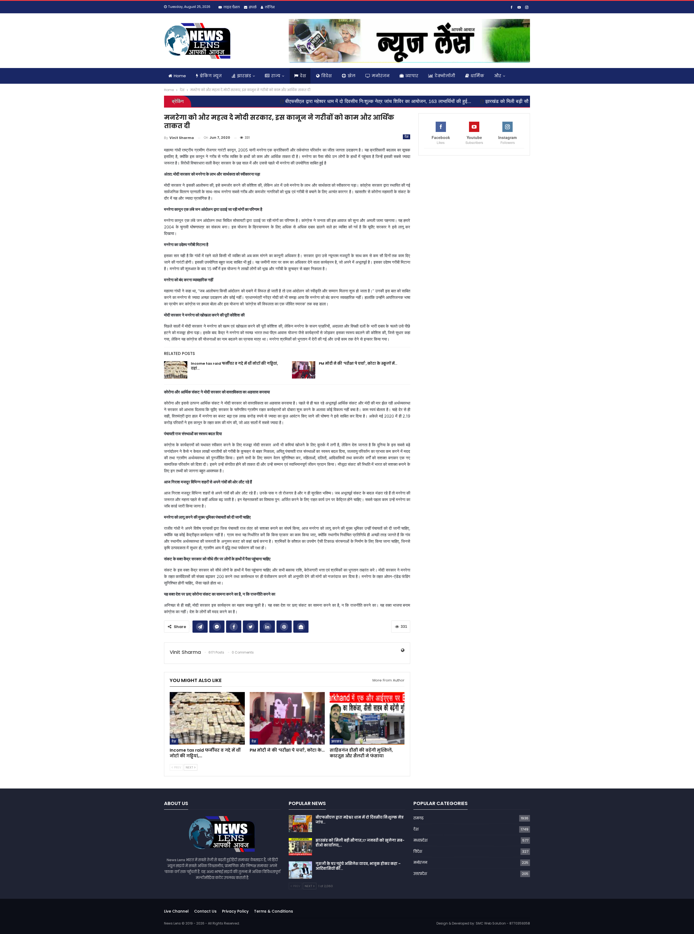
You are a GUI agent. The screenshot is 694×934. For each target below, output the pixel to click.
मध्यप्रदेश (420, 840)
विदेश (326, 76)
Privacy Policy (235, 911)
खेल (351, 76)
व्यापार (411, 76)
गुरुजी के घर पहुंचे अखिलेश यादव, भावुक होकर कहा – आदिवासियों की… (358, 866)
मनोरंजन (381, 76)
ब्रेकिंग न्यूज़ (211, 76)
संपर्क (253, 7)
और (497, 76)
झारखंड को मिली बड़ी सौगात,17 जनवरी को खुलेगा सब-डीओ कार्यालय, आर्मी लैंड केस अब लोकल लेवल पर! (525, 101)
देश (303, 76)
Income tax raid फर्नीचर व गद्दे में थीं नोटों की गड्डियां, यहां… (234, 366)
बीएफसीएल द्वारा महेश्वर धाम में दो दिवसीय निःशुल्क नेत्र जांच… (360, 820)
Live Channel (176, 911)
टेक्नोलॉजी (445, 76)
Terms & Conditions (273, 911)
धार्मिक (477, 76)
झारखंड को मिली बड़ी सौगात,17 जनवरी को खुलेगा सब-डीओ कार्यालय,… (360, 843)
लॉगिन (270, 7)
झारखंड (244, 76)
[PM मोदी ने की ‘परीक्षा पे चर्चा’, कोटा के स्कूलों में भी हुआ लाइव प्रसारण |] (303, 370)
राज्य (275, 76)
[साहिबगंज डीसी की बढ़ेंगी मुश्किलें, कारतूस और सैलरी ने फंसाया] (367, 718)
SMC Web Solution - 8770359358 (503, 923)
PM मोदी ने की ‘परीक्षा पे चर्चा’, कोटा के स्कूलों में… (358, 363)
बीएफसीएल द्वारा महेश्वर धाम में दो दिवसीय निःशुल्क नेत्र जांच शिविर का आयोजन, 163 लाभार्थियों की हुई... (324, 101)
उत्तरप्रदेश (420, 873)
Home (180, 76)
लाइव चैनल (231, 7)
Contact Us (205, 911)
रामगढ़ (418, 818)
